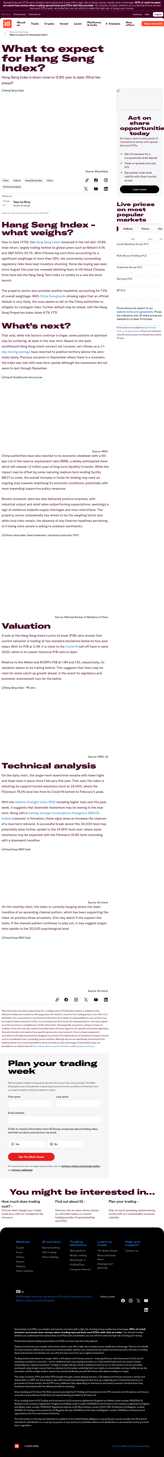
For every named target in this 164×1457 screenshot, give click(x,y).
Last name (62, 1096)
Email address (16, 1112)
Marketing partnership (136, 1446)
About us (21, 24)
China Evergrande (53, 296)
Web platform (78, 1250)
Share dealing (50, 1257)
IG (17, 1296)
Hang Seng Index (33, 180)
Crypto (49, 23)
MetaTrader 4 (77, 1260)
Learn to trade (104, 1243)
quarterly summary (84, 1046)
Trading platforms (78, 1243)
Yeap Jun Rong (21, 201)
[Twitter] (86, 188)
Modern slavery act (27, 1300)
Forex (6, 180)
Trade (35, 23)
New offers (130, 24)
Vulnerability (47, 1300)
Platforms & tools (94, 24)
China (50, 180)
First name (14, 1096)
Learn (78, 23)
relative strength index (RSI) (35, 802)
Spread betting (51, 1247)
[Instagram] (106, 180)
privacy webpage (22, 1169)
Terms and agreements (44, 1296)
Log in (158, 14)
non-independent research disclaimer (51, 1046)
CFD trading (49, 1252)
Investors (85, 1296)
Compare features (80, 1269)
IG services (51, 1241)
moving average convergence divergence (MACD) (63, 813)
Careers (117, 1446)
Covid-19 (72, 646)
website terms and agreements (135, 311)
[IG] (7, 24)
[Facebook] (96, 180)
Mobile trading (78, 1255)
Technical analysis (12, 186)
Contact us (131, 1250)
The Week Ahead (107, 1250)
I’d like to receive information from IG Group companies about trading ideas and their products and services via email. (53, 1130)
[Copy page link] (86, 180)
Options (20, 1266)
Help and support (132, 1243)
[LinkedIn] (106, 188)
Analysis (114, 23)
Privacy (63, 1296)
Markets (23, 1241)
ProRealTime (77, 1264)
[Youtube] (96, 188)
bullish (6, 818)
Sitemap (25, 1296)
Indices (16, 180)
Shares (20, 1261)
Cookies (74, 1296)
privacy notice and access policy (81, 1165)
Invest (64, 23)
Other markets (24, 1271)
